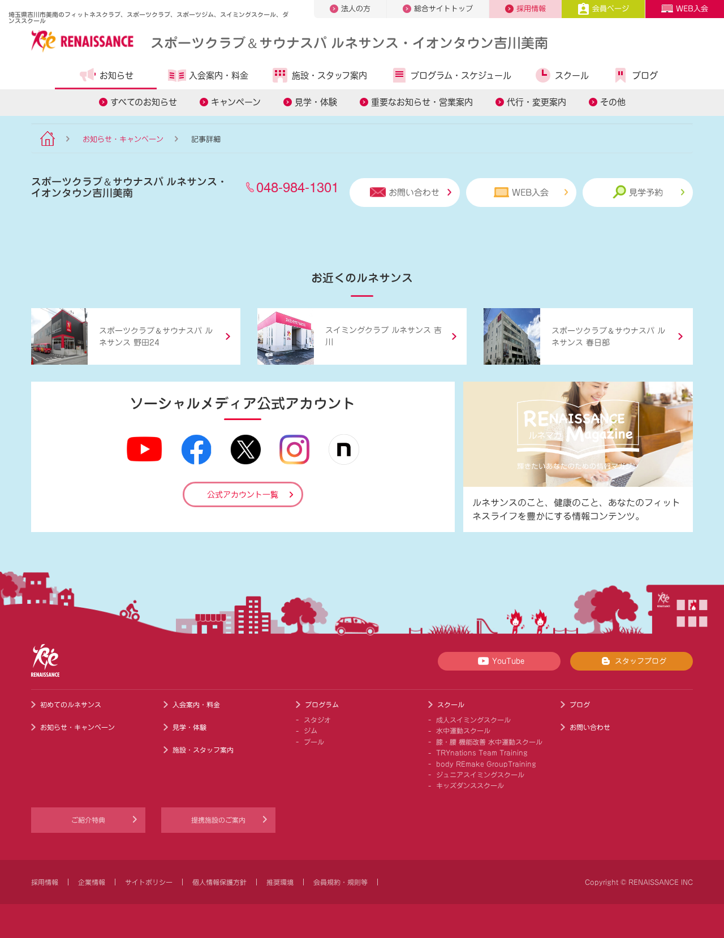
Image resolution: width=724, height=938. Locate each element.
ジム (310, 730)
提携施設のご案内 (218, 819)
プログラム (322, 704)
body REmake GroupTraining (486, 763)
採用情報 (531, 8)
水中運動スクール (463, 730)
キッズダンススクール (470, 785)
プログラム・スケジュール (461, 75)
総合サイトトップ (443, 8)
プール (314, 741)
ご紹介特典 (88, 819)
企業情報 (91, 882)
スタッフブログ (640, 661)
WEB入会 (692, 8)
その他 (613, 102)
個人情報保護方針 (219, 882)
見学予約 (646, 192)
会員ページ (610, 8)
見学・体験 (316, 102)
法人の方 (355, 8)
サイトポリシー (149, 882)
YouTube (508, 661)
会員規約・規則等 (340, 882)
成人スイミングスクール (473, 719)
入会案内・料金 (218, 75)
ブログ (645, 75)
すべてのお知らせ (143, 102)
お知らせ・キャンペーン (123, 139)
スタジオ (317, 719)
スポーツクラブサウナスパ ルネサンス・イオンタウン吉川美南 (349, 42)
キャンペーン (236, 102)
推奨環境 (280, 882)
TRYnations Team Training (482, 752)
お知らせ (116, 75)
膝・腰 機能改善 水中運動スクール (489, 741)
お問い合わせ (414, 192)
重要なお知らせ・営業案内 (422, 102)
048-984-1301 (297, 186)
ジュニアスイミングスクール (480, 774)
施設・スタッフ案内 (329, 75)
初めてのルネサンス (70, 704)
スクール (572, 75)
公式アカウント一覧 (242, 495)
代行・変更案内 (536, 102)
